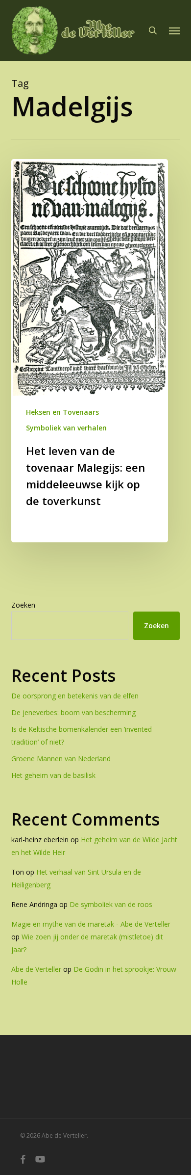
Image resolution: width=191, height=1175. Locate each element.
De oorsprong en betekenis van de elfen (75, 695)
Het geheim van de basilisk (53, 775)
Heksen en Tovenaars (62, 412)
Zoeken (23, 605)
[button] (174, 30)
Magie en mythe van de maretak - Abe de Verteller (90, 924)
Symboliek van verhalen (66, 427)
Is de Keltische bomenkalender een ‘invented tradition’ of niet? (81, 735)
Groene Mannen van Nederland (61, 758)
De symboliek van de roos (111, 904)
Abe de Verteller (36, 969)
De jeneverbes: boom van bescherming (73, 712)
